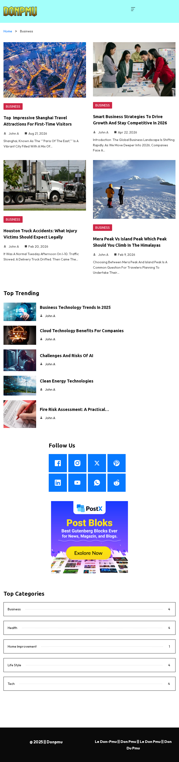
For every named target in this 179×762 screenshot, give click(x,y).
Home (7, 31)
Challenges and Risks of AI (66, 355)
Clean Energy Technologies (66, 381)
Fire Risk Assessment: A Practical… (74, 409)
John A (14, 133)
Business (13, 106)
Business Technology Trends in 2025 (75, 307)
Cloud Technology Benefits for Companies (82, 330)
